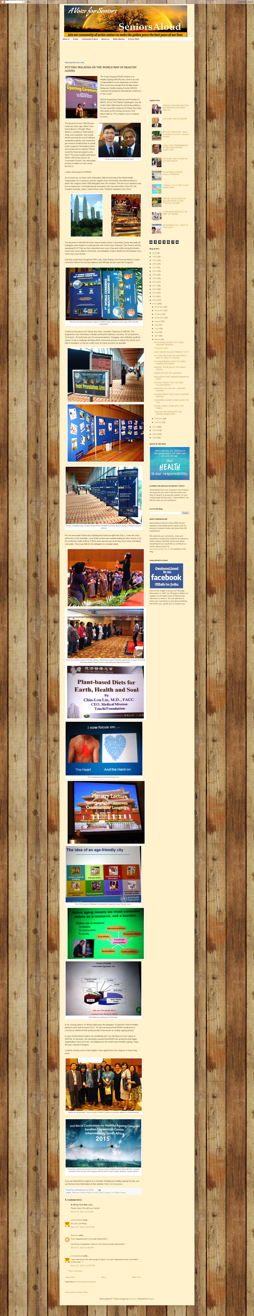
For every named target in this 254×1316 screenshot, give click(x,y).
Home (103, 1277)
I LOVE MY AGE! (161, 348)
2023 (154, 264)
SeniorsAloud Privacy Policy (76, 1292)
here (111, 1184)
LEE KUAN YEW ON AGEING (175, 119)
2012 (154, 304)
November (159, 310)
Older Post (136, 1277)
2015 (154, 293)
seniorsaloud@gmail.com (160, 549)
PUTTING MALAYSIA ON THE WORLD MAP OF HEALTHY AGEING (170, 357)
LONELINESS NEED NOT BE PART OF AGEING (175, 213)
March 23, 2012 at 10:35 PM (83, 1227)
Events (75, 39)
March (157, 339)
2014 (154, 296)
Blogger (151, 1299)
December (159, 307)
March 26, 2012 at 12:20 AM (83, 1265)
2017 (154, 286)
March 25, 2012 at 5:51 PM (82, 1248)
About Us (66, 39)
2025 (154, 257)
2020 (154, 275)
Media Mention (119, 39)
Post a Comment (75, 1271)
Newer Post (70, 1277)
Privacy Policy (133, 39)
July (156, 325)
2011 (154, 427)
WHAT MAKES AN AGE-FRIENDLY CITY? (171, 352)
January (158, 422)
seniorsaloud (77, 1220)
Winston (74, 1235)
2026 (154, 253)
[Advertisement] (113, 51)
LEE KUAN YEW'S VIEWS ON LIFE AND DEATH (175, 160)
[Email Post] (99, 1190)
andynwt (132, 1299)
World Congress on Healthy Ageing (112, 1193)
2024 (154, 260)
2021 (154, 271)
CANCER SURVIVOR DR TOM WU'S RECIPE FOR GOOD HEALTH (175, 107)
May (157, 332)
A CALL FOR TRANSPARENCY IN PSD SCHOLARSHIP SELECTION (176, 147)
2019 (154, 278)
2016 (154, 289)
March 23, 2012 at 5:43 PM (82, 1212)
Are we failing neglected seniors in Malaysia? (173, 173)
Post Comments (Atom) (86, 1282)
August (158, 321)
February (159, 418)
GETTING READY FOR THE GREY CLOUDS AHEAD (169, 384)
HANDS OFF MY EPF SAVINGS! (167, 373)
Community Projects (90, 39)
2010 (154, 430)
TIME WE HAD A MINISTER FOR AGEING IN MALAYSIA (168, 413)
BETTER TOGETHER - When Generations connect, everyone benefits (176, 134)
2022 (154, 267)
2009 (154, 434)
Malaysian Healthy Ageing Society (85, 1193)
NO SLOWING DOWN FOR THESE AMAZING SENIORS (169, 343)
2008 (154, 438)
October (158, 314)
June (157, 328)
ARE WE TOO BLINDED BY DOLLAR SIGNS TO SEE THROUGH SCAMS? (174, 200)
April (157, 336)
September (159, 318)
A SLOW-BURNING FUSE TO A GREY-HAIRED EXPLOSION (170, 362)
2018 (154, 282)
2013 (154, 300)
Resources (105, 39)
